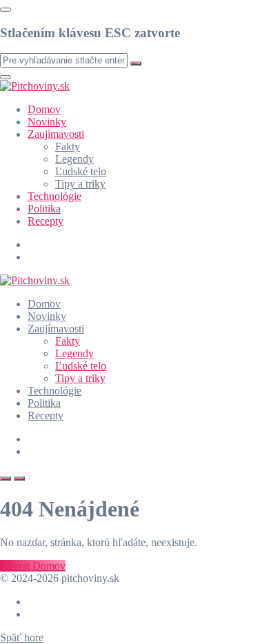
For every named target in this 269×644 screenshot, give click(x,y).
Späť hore (21, 637)
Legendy (74, 159)
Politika (44, 208)
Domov (44, 109)
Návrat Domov (33, 566)
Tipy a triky (80, 184)
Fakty (67, 146)
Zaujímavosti (56, 134)
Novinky (47, 122)
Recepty (45, 221)
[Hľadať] (5, 478)
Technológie (54, 196)
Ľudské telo (80, 171)
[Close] (5, 10)
